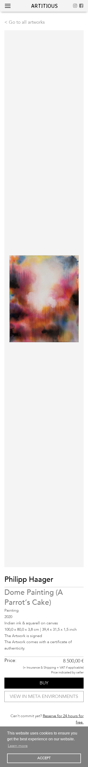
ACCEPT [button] (44, 758)
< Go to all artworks (24, 22)
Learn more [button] (18, 745)
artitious (44, 5)
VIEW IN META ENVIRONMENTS (44, 696)
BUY (44, 683)
